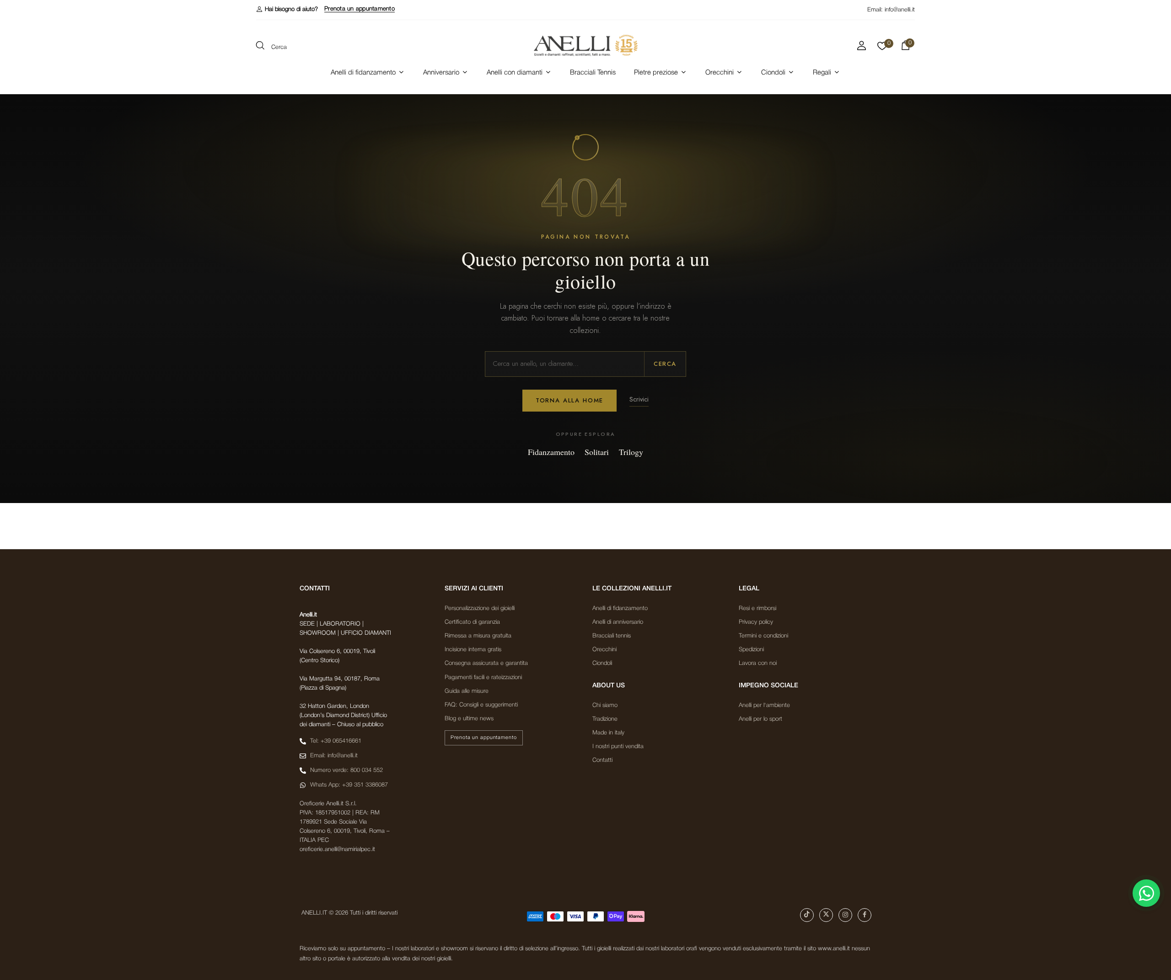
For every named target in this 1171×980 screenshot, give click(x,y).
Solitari (597, 451)
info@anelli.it (900, 9)
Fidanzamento (551, 451)
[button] (287, 9)
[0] (882, 48)
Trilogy (631, 451)
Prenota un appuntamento (359, 8)
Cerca (665, 363)
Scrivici (639, 399)
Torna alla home (569, 400)
